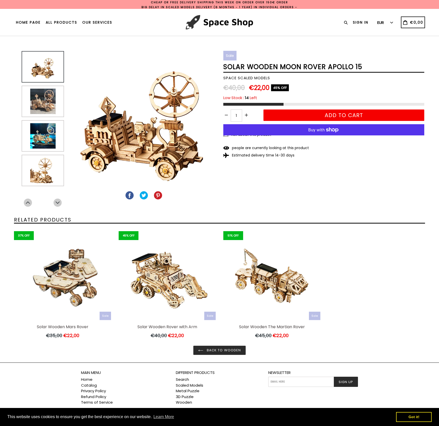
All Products (61, 22)
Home (86, 379)
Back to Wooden (223, 350)
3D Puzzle (185, 396)
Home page (28, 22)
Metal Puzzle (187, 390)
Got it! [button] (414, 417)
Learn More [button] (163, 417)
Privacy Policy (93, 390)
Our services (97, 22)
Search (182, 379)
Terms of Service (97, 402)
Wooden (184, 402)
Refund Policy (93, 396)
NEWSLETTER (279, 372)
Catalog (89, 385)
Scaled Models (189, 385)
